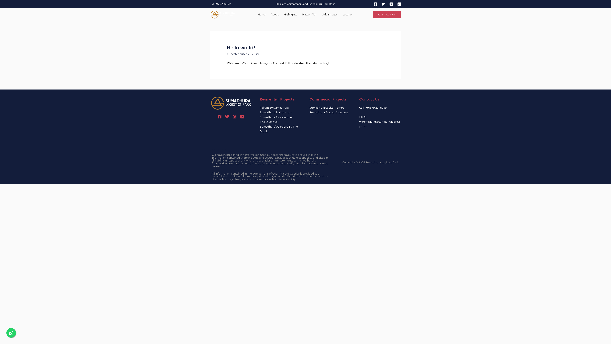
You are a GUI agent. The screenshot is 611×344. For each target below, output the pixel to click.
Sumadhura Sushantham (276, 112)
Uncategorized (238, 54)
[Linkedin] (399, 4)
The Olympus (268, 121)
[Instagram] (391, 4)
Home (262, 14)
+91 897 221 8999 (220, 3)
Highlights (290, 14)
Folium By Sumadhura (274, 107)
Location (348, 14)
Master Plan (309, 14)
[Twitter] (383, 4)
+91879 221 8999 (376, 107)
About (275, 14)
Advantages (329, 14)
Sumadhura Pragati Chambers (328, 112)
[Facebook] (375, 4)
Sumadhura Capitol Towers (326, 107)
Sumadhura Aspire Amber (276, 117)
